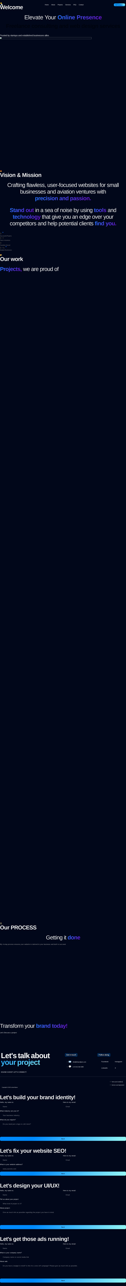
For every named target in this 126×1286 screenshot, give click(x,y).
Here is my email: (69, 1102)
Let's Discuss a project (8, 1033)
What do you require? (8, 1120)
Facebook (104, 1062)
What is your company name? (11, 1253)
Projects (60, 5)
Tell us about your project (9, 1199)
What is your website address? (11, 1164)
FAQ (74, 5)
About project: (5, 1208)
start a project (119, 5)
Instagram (118, 1062)
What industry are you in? (9, 1111)
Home (47, 5)
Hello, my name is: (7, 1102)
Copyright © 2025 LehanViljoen (10, 1087)
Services (68, 5)
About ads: (4, 1261)
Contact (81, 5)
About (53, 5)
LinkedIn (104, 1068)
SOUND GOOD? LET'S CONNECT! (14, 1072)
